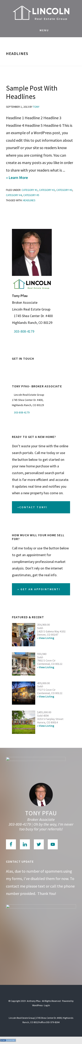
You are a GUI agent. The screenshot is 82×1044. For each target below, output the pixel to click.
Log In (47, 1005)
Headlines (29, 200)
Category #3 (64, 190)
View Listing (46, 638)
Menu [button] (44, 30)
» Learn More (25, 178)
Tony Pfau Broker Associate (41, 12)
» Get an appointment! (39, 589)
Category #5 (31, 195)
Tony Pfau (41, 813)
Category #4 (14, 195)
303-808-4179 (24, 331)
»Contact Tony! (32, 507)
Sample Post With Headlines (32, 92)
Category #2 (47, 190)
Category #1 (30, 190)
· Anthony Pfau (33, 1000)
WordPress (37, 1005)
